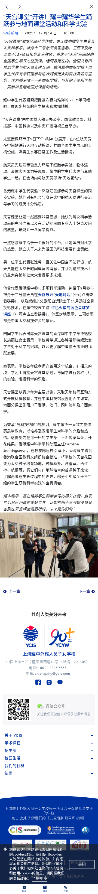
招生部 (11, 750)
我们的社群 (14, 766)
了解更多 (40, 878)
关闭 (82, 864)
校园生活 (12, 758)
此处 (23, 818)
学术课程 (12, 743)
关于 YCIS (13, 735)
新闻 (9, 773)
